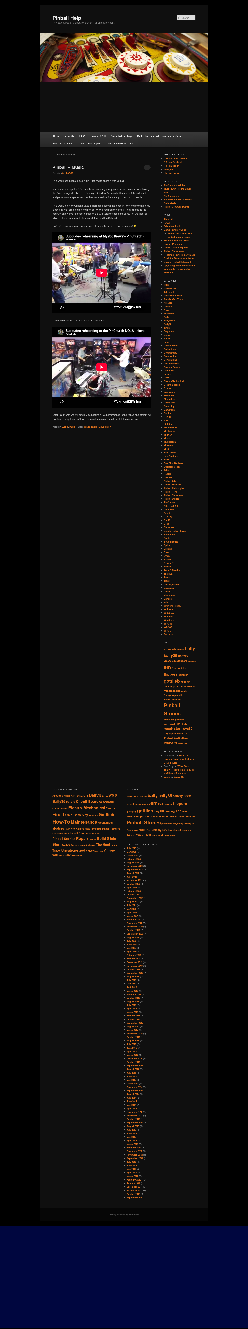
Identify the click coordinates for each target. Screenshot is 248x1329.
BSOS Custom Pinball (64, 143)
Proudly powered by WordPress (124, 1214)
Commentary (170, 352)
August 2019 (133, 976)
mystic (184, 691)
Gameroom (169, 409)
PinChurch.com (172, 196)
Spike (167, 545)
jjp (174, 686)
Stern (166, 552)
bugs (166, 342)
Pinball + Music (68, 167)
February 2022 (134, 890)
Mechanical (170, 431)
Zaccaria (168, 634)
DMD (166, 377)
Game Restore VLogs (121, 136)
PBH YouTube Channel (175, 158)
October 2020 (133, 930)
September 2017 (135, 1022)
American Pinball (173, 295)
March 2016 (132, 1054)
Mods (167, 438)
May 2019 (131, 983)
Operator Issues (172, 466)
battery (183, 655)
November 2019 (135, 965)
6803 (166, 285)
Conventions (170, 359)
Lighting (168, 424)
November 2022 (135, 880)
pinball (178, 695)
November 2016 (135, 1033)
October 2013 (133, 1119)
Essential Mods (172, 384)
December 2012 (134, 1151)
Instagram (169, 169)
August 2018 (133, 1001)
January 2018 (133, 1015)
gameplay (183, 674)
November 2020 (135, 926)
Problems (169, 509)
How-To (167, 416)
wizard (180, 743)
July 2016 (131, 1044)
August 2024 (133, 862)
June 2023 (132, 876)
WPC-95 (168, 627)
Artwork (168, 306)
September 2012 (135, 1158)
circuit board (179, 661)
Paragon (169, 695)
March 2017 (132, 1030)
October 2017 (133, 1019)
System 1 (168, 559)
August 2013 (133, 1126)
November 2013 (135, 1115)
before (167, 327)
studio (94, 426)
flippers (171, 674)
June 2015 (132, 1076)
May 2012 (131, 1169)
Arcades (168, 302)
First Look (169, 395)
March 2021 (132, 915)
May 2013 (131, 1136)
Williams (168, 616)
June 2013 (132, 1133)
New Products (171, 456)
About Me (69, 136)
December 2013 (134, 1112)
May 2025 (131, 851)
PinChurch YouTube (174, 185)
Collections (170, 349)
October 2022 (133, 883)
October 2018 (133, 997)
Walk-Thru (180, 738)
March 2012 (132, 1176)
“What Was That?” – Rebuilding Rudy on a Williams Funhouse (179, 770)
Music (72, 426)
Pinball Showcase (173, 495)
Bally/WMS (169, 320)
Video (167, 591)
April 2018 (132, 1008)
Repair (167, 513)
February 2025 (134, 858)
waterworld (170, 742)
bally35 (170, 655)
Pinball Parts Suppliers (91, 143)
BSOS (167, 338)
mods (177, 691)
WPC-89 (168, 623)
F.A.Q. (82, 136)
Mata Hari (191, 686)
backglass (169, 313)
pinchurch (169, 719)
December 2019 (134, 962)
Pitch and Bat (171, 506)
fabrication (169, 392)
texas (180, 733)
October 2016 (133, 1037)
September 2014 (135, 1090)
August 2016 (133, 1040)
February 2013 (134, 1147)
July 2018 (131, 1005)
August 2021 (133, 901)
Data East (169, 370)
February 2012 (134, 1179)
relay (186, 724)
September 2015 (135, 1065)
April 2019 (132, 987)
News (166, 459)
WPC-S (167, 630)
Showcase (169, 527)
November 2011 (135, 1190)
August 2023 (133, 873)
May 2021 (131, 908)
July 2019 (131, 980)
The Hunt (168, 573)
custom (192, 660)
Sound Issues (171, 541)
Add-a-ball (169, 292)
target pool (170, 733)
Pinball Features (172, 484)
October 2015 (133, 1062)
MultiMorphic (171, 441)
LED (178, 686)
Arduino (180, 649)
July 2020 (131, 940)
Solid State (169, 534)
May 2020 (131, 948)
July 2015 (131, 1072)
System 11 (169, 563)
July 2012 (131, 1161)
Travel (167, 580)
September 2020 (135, 933)
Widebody (169, 612)
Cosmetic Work (172, 363)
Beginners (169, 331)
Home (56, 136)
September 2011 (135, 1197)
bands (87, 426)
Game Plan (169, 402)
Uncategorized (171, 584)
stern (178, 728)
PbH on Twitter (171, 172)
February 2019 (134, 994)
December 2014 (134, 1087)
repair (168, 728)
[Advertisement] (124, 107)
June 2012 (132, 1165)
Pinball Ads (170, 481)
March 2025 (132, 855)
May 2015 (131, 1079)
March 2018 (132, 1012)
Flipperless (169, 399)
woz (185, 743)
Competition (170, 356)
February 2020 (134, 955)
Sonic (167, 538)
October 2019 (133, 969)
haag (183, 681)
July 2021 (131, 905)
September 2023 (135, 869)
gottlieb (172, 681)
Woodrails (169, 620)
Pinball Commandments (176, 206)
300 (165, 649)
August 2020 (133, 937)
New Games (170, 452)
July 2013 (131, 1129)
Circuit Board (171, 345)
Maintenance (170, 427)
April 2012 (132, 1172)
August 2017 (133, 1026)
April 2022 (132, 887)
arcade (172, 649)
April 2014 (132, 1108)
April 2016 (132, 1051)
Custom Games (172, 367)
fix (184, 668)
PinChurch (169, 502)
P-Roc (167, 470)
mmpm (168, 691)
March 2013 (132, 1144)
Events (65, 426)
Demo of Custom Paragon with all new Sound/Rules (179, 759)
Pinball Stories (171, 498)
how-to (168, 686)
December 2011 (134, 1186)
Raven (179, 723)
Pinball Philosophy (174, 488)
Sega (166, 523)
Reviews (168, 516)
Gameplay (169, 406)
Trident (168, 738)
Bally (166, 317)
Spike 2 (168, 548)
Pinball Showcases (174, 251)
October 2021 (133, 894)
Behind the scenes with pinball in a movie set (159, 136)
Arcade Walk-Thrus (173, 299)
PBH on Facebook (173, 162)
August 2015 (133, 1069)
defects (167, 374)
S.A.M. (167, 520)
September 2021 (135, 898)
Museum (168, 445)
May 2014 (131, 1104)
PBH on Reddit (171, 165)
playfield (179, 719)
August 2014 (133, 1094)
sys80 (187, 728)
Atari (166, 309)
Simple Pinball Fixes (175, 530)
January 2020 (133, 958)
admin (167, 776)
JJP (166, 420)
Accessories (170, 288)
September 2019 (135, 972)
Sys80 (167, 555)
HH (189, 681)
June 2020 (132, 944)
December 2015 (134, 1058)
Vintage (168, 598)
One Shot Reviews (173, 463)
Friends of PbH (98, 136)
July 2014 (131, 1097)
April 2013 (132, 1140)
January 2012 (133, 1183)
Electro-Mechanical (174, 381)
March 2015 (132, 1083)
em (167, 666)
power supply (170, 724)
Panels (167, 473)
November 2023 (135, 865)
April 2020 (132, 951)
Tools (167, 577)
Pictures (168, 477)
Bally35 (167, 324)
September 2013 (135, 1122)
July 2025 (131, 848)
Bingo (167, 334)
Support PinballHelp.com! (120, 143)
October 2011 (133, 1194)
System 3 (168, 566)
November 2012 (135, 1154)
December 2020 (134, 923)
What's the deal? (172, 605)
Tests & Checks (172, 570)
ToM (185, 733)
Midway (168, 434)
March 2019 (132, 990)
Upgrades (169, 587)
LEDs (183, 686)
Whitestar (169, 609)
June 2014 (132, 1101)
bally (190, 648)
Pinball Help (66, 17)
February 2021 (134, 919)
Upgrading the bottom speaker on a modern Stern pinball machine (180, 269)
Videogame (170, 595)
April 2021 (132, 912)
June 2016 (132, 1047)
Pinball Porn (170, 491)
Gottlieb (168, 413)
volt (166, 602)
